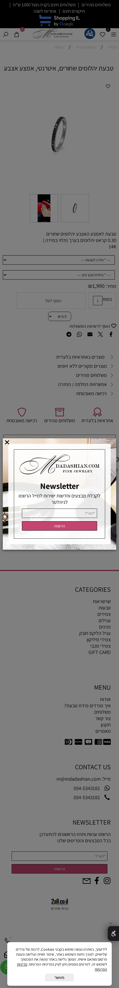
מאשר (59, 977)
